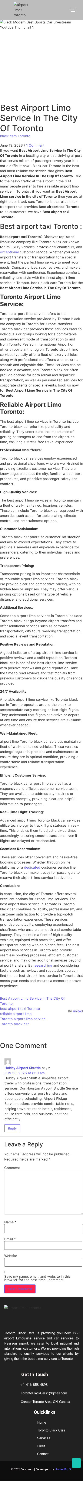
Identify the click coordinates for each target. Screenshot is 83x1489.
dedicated (32, 867)
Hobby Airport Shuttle (22, 1068)
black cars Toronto (15, 136)
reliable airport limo (16, 1014)
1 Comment (35, 145)
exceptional (10, 252)
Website (10, 1255)
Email (10, 1239)
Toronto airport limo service (22, 1019)
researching (43, 965)
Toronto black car (14, 1024)
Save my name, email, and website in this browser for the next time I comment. (37, 1278)
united (78, 1011)
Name (10, 1222)
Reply (12, 1128)
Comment (12, 1167)
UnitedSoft (63, 1469)
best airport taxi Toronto (20, 1008)
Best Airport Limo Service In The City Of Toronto (32, 1001)
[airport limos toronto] (23, 9)
